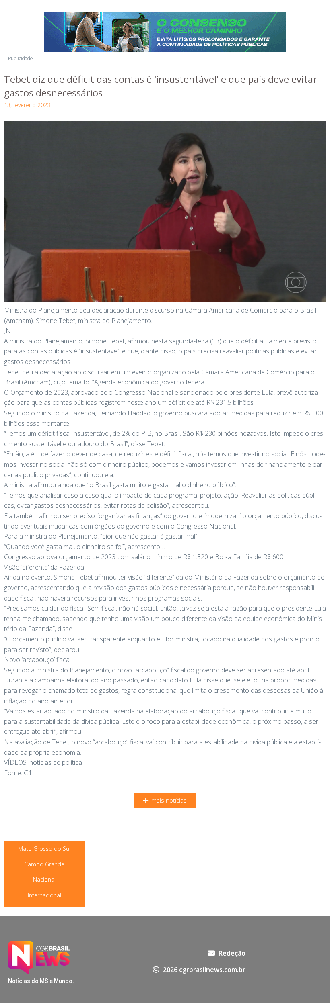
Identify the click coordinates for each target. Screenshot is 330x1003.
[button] (165, 800)
